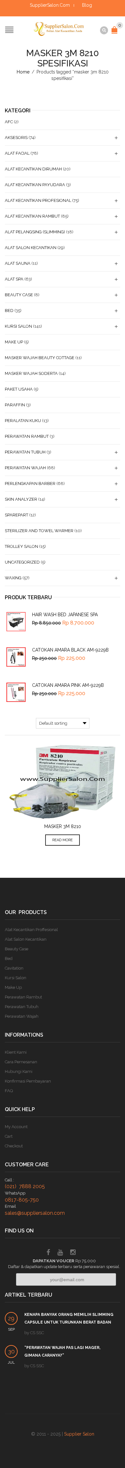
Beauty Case (19, 294)
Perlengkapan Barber (30, 483)
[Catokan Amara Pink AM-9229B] (16, 692)
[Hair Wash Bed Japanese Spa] (16, 621)
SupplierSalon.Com (50, 5)
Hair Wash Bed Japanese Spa (65, 614)
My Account (16, 1126)
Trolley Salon (21, 546)
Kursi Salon (18, 326)
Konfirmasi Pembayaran (28, 1081)
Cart (9, 1136)
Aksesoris (16, 137)
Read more (62, 840)
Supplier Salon (79, 1434)
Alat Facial (17, 153)
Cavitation (14, 968)
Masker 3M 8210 (62, 826)
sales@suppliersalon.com (35, 1213)
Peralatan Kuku (23, 420)
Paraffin (15, 404)
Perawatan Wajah (25, 467)
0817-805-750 (22, 1200)
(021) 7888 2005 (25, 1186)
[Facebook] (48, 1253)
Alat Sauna (17, 263)
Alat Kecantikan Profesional (38, 200)
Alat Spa (14, 279)
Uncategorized (22, 562)
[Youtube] (60, 1253)
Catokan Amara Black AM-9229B (70, 649)
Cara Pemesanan (21, 1061)
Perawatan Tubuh (25, 452)
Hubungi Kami (18, 1071)
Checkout (14, 1146)
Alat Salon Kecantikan (30, 247)
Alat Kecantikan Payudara (35, 184)
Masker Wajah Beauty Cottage (39, 357)
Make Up (14, 342)
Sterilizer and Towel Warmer (39, 530)
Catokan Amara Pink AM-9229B (68, 685)
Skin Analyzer (21, 499)
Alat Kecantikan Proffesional (31, 929)
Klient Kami (16, 1052)
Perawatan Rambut (27, 436)
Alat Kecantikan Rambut (32, 216)
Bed (9, 310)
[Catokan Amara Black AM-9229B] (16, 657)
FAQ (9, 1090)
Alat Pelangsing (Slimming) (35, 231)
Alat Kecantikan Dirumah (33, 169)
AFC (9, 121)
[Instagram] (73, 1253)
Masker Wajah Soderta (31, 373)
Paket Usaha (19, 389)
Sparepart (16, 515)
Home (23, 71)
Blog (87, 5)
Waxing (13, 577)
